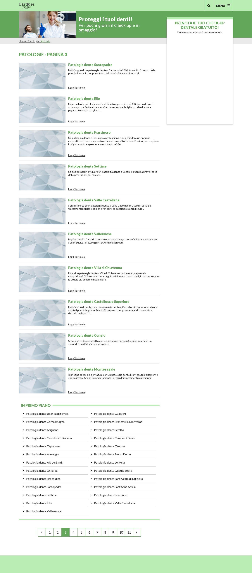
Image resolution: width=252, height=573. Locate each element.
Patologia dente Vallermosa (43, 511)
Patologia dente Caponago (43, 446)
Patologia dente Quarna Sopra (113, 470)
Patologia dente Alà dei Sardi (44, 462)
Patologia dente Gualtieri (110, 413)
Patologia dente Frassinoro (111, 495)
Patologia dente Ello (39, 503)
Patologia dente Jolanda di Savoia (47, 413)
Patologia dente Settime (41, 495)
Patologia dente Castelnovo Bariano (49, 438)
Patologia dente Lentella (109, 462)
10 (121, 532)
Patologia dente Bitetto (109, 430)
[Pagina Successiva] (137, 532)
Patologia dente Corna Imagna (45, 421)
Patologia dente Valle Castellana (114, 503)
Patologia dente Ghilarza (42, 470)
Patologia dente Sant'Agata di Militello (118, 478)
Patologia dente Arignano (42, 430)
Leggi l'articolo (76, 87)
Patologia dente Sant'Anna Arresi (115, 487)
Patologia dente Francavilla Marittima (118, 421)
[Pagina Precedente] (42, 532)
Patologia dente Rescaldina (43, 478)
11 (129, 532)
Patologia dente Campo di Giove (114, 438)
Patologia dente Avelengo (42, 454)
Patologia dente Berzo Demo (112, 454)
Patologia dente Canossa (109, 446)
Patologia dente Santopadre (43, 487)
